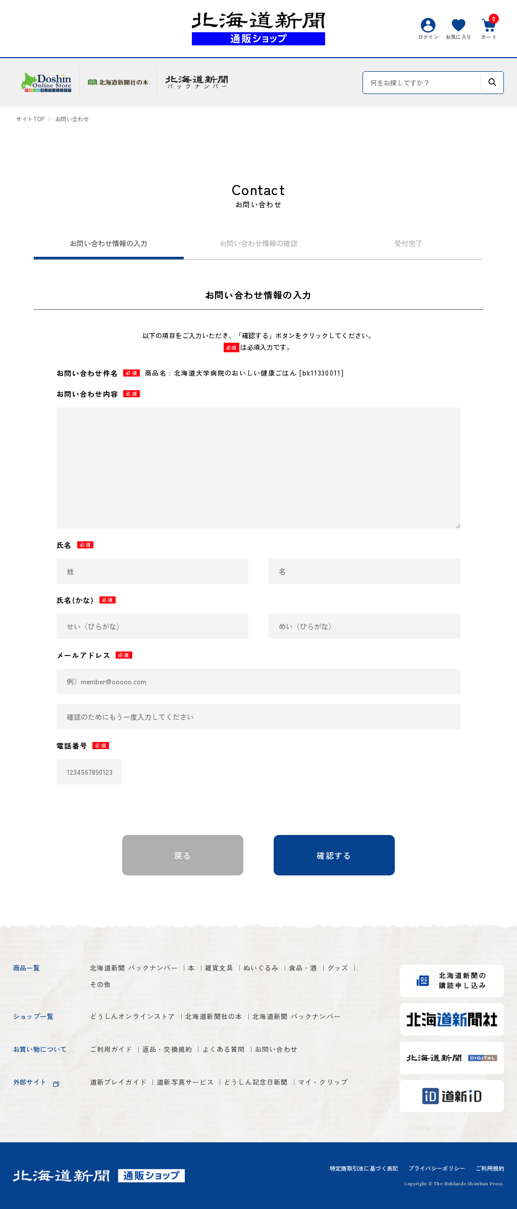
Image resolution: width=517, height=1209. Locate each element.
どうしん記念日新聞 (256, 1082)
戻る (183, 855)
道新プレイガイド (118, 1082)
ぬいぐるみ (261, 967)
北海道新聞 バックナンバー (134, 967)
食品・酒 (303, 967)
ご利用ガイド (111, 1049)
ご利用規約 (490, 1168)
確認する (334, 855)
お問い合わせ (276, 1049)
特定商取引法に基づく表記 (364, 1168)
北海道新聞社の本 (213, 1016)
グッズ (338, 967)
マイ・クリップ (323, 1082)
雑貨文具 (219, 967)
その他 (101, 984)
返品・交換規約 (167, 1049)
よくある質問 (223, 1049)
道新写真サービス (185, 1082)
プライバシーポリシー (437, 1168)
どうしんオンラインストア (133, 1016)
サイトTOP (30, 119)
